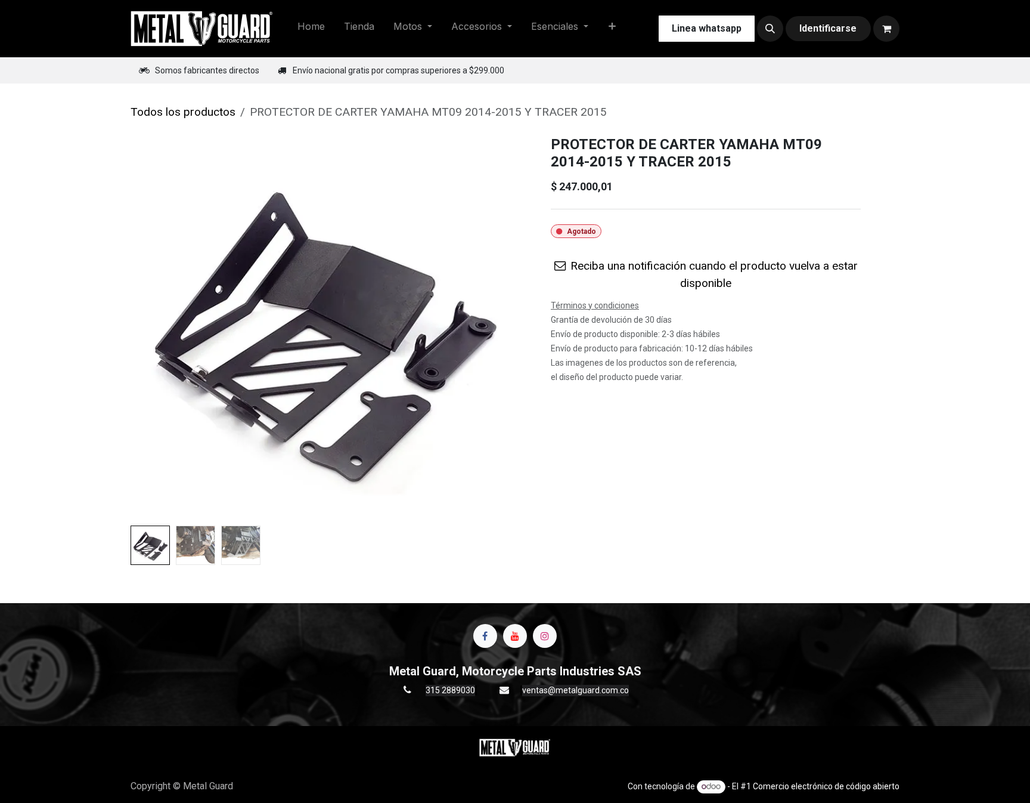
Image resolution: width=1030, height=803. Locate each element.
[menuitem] (311, 29)
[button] (770, 29)
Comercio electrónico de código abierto (826, 786)
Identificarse (828, 28)
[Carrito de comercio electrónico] (886, 29)
